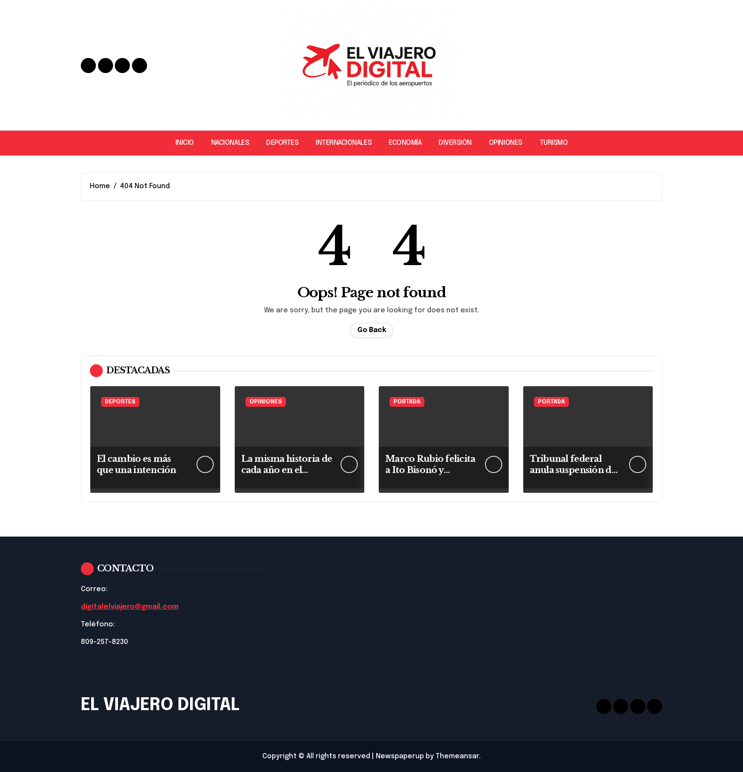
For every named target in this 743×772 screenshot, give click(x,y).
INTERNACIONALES (344, 142)
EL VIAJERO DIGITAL (160, 705)
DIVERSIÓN (455, 142)
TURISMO (554, 142)
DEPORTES (282, 142)
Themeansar (457, 756)
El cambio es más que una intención (136, 464)
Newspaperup (400, 756)
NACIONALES (230, 142)
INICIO (184, 142)
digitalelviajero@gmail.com (129, 606)
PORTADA (407, 402)
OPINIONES (505, 142)
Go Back (371, 330)
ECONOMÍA (405, 142)
